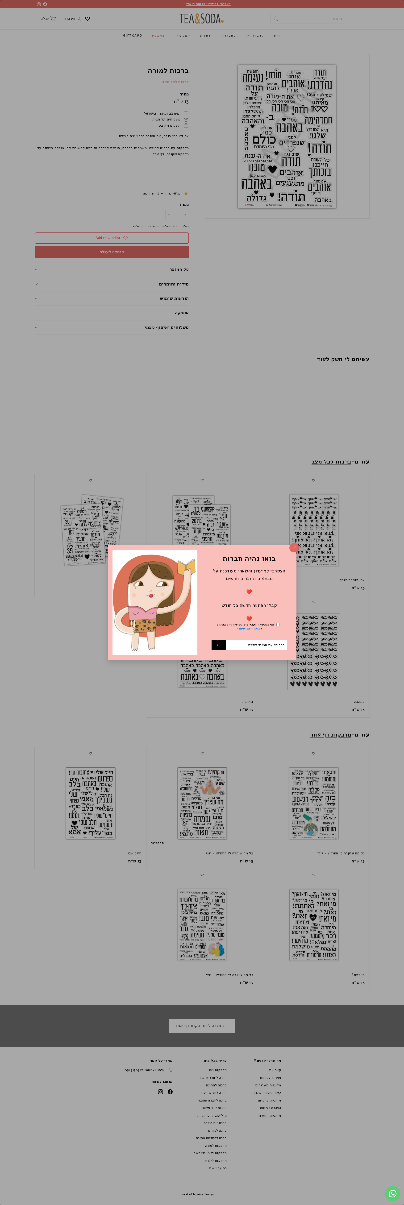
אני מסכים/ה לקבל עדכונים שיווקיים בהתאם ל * (245, 626)
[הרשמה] (219, 645)
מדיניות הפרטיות (249, 628)
